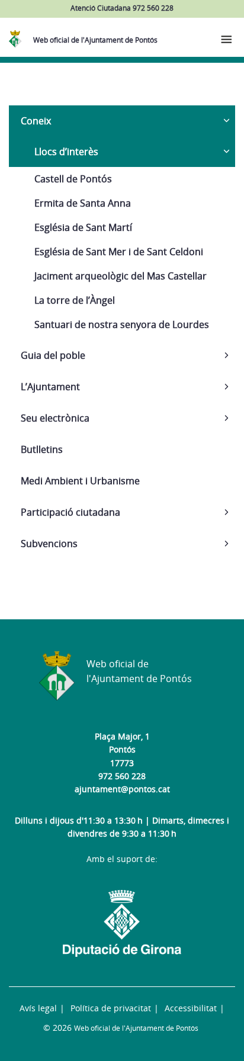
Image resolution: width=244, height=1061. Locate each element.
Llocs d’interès (66, 151)
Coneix (36, 120)
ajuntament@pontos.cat (122, 789)
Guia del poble (53, 355)
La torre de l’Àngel (74, 300)
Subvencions (49, 543)
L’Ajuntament (50, 386)
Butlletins (42, 449)
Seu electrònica (55, 418)
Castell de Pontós (73, 178)
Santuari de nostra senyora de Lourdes (121, 324)
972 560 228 (122, 776)
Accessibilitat (191, 1008)
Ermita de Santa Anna (82, 203)
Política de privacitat (110, 1008)
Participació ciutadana (70, 512)
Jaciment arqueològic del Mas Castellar (120, 275)
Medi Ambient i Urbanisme (80, 480)
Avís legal (38, 1008)
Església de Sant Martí (83, 227)
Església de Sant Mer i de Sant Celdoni (118, 251)
